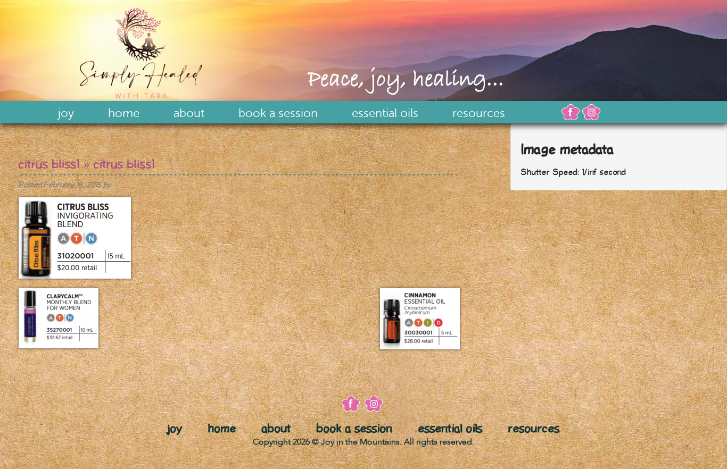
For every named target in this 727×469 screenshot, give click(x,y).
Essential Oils (385, 113)
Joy (66, 113)
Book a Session (278, 113)
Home (123, 113)
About (189, 113)
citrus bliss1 (49, 164)
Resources (478, 113)
